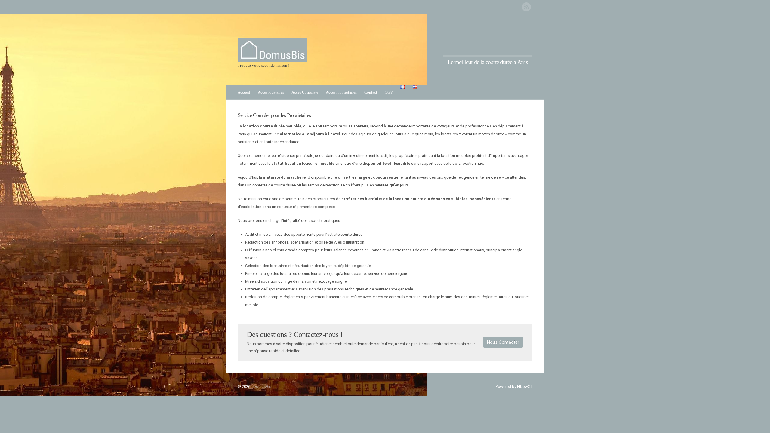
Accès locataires (271, 92)
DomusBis (262, 386)
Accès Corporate (304, 92)
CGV (389, 92)
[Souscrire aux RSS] (526, 6)
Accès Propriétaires (341, 92)
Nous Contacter (503, 342)
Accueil (244, 92)
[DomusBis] (272, 60)
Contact (370, 92)
